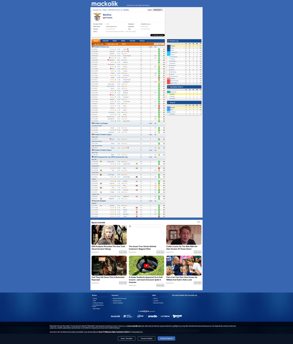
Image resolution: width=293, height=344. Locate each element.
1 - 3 (119, 198)
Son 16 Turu (95, 172)
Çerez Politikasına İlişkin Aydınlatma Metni (114, 332)
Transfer (132, 41)
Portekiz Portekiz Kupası (102, 134)
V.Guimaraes (111, 64)
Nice (124, 207)
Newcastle (126, 214)
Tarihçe (142, 41)
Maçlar (96, 41)
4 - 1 (119, 196)
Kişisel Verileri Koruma (119, 298)
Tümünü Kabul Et (166, 338)
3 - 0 (119, 77)
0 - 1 (119, 51)
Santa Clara (111, 84)
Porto (112, 68)
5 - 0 (119, 62)
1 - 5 (119, 73)
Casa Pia (112, 51)
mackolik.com (97, 10)
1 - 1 (119, 132)
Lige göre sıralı (98, 44)
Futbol (105, 10)
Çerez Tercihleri (126, 338)
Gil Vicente (126, 75)
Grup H (94, 179)
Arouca (125, 49)
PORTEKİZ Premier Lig (115, 10)
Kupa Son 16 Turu (97, 141)
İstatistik (106, 41)
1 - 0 (119, 79)
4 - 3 (119, 190)
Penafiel (125, 130)
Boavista (112, 53)
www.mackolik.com (134, 326)
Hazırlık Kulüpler (100, 201)
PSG (124, 185)
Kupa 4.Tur (95, 137)
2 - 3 (119, 128)
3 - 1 (119, 75)
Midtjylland (126, 196)
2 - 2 (119, 81)
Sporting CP (126, 81)
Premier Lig (174, 41)
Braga (112, 77)
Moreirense (111, 132)
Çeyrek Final (95, 166)
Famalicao (111, 60)
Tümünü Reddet (146, 338)
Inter (124, 168)
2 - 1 (119, 58)
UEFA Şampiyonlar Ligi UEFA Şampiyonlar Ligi (111, 157)
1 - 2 (119, 105)
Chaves (125, 71)
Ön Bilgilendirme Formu (97, 305)
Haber (123, 41)
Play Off (94, 159)
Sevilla (125, 216)
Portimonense (127, 79)
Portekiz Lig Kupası (101, 123)
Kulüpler (94, 203)
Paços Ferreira (127, 55)
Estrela (112, 128)
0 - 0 (119, 64)
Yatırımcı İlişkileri (118, 303)
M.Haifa (125, 181)
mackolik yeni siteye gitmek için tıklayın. (138, 5)
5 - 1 (119, 101)
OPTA (124, 44)
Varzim (112, 143)
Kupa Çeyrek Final (97, 145)
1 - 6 (119, 192)
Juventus (112, 183)
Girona (125, 212)
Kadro (115, 41)
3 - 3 (119, 170)
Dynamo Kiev (110, 161)
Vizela (124, 58)
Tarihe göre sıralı (112, 44)
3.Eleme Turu (95, 194)
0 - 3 (119, 53)
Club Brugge (111, 174)
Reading (112, 205)
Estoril (112, 73)
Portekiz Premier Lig (101, 47)
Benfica (173, 46)
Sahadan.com (117, 300)
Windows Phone (158, 303)
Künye (95, 298)
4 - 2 (119, 66)
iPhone (155, 298)
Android (155, 300)
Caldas (112, 154)
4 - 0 (119, 49)
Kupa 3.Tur (95, 152)
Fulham (125, 209)
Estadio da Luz (146, 24)
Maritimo (125, 62)
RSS (94, 300)
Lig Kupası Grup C (97, 125)
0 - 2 (119, 86)
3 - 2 (119, 55)
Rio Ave (125, 66)
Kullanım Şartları (98, 303)
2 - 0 (119, 97)
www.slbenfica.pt (111, 26)
